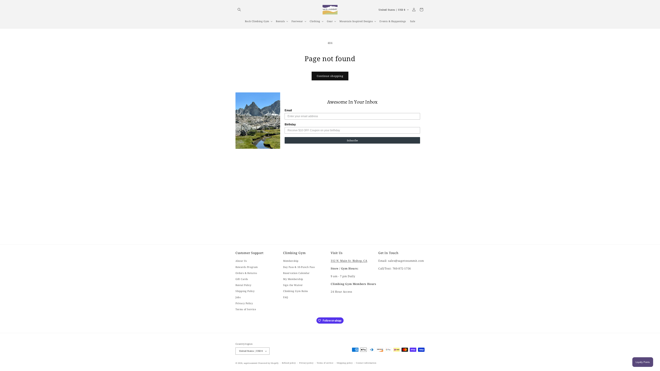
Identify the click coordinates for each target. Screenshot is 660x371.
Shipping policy (345, 363)
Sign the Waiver (293, 285)
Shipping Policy (245, 291)
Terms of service (325, 363)
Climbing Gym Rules (295, 291)
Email (288, 110)
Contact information (366, 363)
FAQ (285, 297)
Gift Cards (241, 279)
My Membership (293, 279)
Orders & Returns (246, 273)
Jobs (238, 297)
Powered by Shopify (268, 363)
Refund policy (289, 363)
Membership (291, 260)
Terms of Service (245, 309)
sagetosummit (251, 363)
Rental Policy (243, 285)
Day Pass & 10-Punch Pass (299, 267)
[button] (239, 9)
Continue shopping (330, 76)
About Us (241, 260)
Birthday (290, 124)
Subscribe (352, 140)
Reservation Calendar (296, 273)
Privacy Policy (244, 303)
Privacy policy (306, 363)
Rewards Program (246, 267)
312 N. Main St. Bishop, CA (349, 261)
